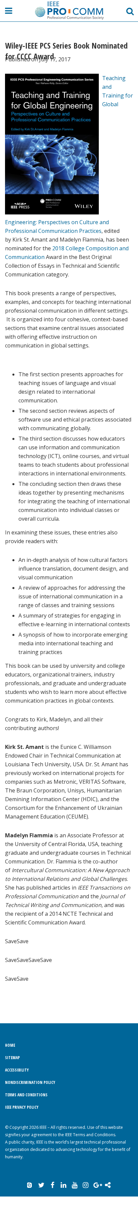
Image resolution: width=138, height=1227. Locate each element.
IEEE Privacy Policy (22, 1107)
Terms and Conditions (26, 1095)
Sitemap (12, 1057)
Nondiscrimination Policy (30, 1082)
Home (10, 1045)
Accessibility (17, 1070)
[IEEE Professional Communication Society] (69, 10)
